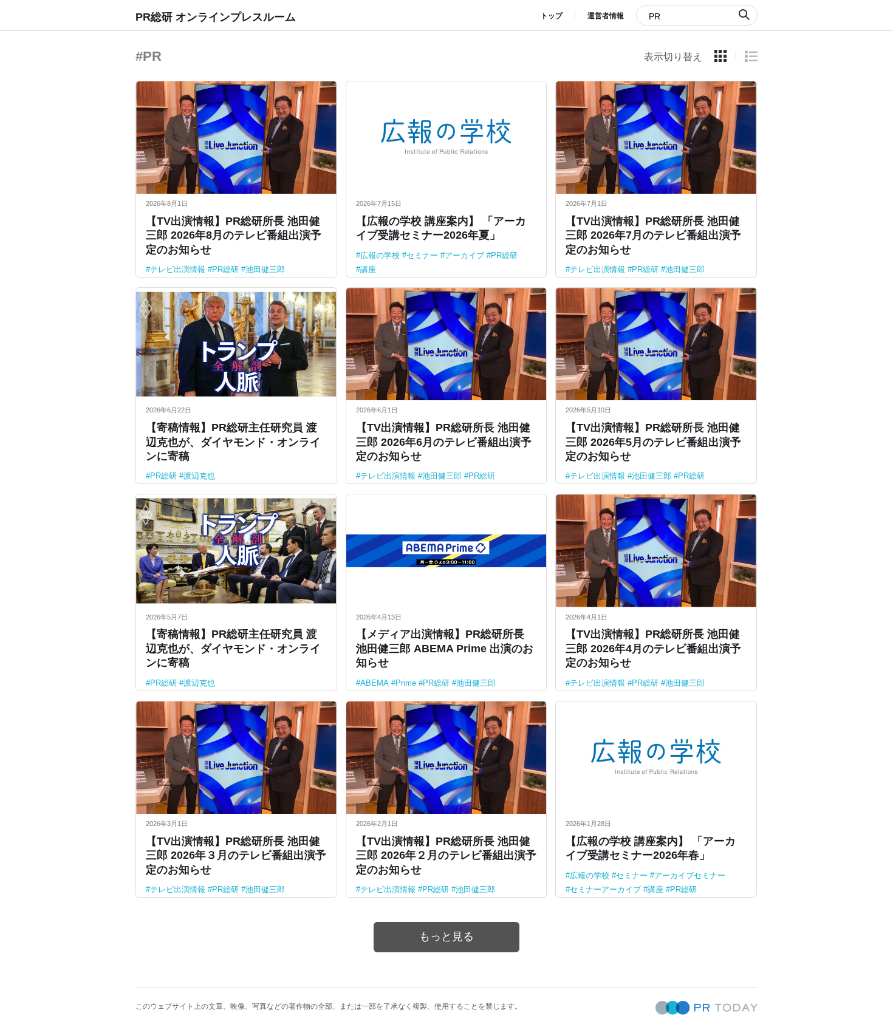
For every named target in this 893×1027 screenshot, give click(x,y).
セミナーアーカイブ (605, 889)
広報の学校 (380, 255)
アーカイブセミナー (689, 875)
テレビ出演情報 (177, 269)
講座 (368, 269)
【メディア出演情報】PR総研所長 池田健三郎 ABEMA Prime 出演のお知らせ (444, 648)
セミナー (422, 255)
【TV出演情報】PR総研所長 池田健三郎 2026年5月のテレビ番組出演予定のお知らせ (653, 441)
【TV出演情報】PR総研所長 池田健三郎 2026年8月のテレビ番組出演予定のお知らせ (233, 235)
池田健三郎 (265, 269)
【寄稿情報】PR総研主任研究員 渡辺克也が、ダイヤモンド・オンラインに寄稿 (233, 441)
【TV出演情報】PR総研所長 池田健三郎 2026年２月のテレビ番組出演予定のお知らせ (446, 855)
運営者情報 (605, 16)
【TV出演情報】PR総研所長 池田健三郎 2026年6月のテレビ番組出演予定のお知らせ (444, 441)
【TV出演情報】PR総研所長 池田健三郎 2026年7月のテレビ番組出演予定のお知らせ (653, 235)
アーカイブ (464, 255)
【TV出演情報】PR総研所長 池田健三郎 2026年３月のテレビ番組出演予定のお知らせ (236, 855)
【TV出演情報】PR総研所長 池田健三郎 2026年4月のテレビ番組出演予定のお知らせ (653, 648)
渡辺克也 (199, 475)
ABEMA (374, 683)
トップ (552, 16)
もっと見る (446, 936)
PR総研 (225, 269)
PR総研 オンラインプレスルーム (215, 17)
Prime (405, 683)
